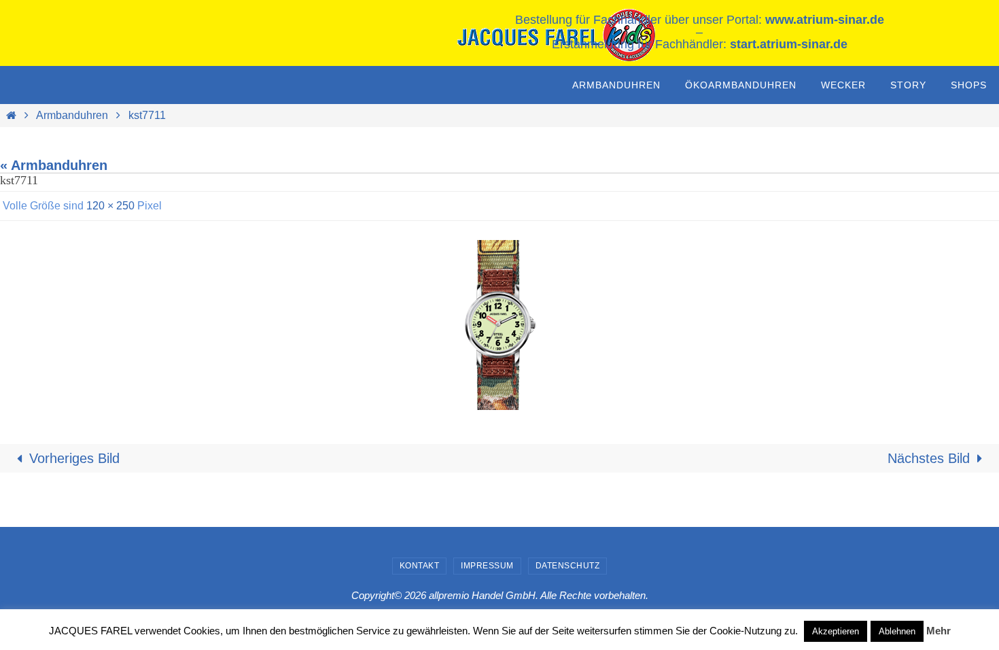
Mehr (938, 630)
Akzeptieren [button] (835, 631)
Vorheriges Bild (74, 458)
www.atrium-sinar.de (824, 20)
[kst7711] (499, 325)
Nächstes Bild (929, 458)
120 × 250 (110, 205)
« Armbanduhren (53, 165)
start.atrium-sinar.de (788, 44)
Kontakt (420, 565)
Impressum (487, 565)
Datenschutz (568, 565)
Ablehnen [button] (897, 631)
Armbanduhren (72, 115)
